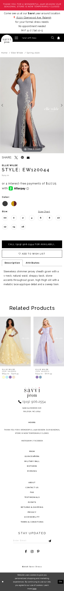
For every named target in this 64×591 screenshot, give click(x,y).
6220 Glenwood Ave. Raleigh (33, 17)
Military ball (32, 461)
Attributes (32, 263)
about (32, 482)
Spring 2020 (33, 53)
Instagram (26, 441)
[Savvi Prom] (7, 40)
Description (12, 263)
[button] (16, 38)
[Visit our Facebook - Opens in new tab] (25, 551)
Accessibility (32, 517)
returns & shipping (32, 507)
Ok (60, 581)
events (32, 502)
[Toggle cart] (59, 38)
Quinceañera (32, 456)
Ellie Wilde (17, 53)
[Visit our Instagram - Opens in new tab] (32, 551)
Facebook (38, 441)
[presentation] (17, 341)
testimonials (32, 497)
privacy (32, 512)
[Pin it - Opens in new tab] (22, 157)
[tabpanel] (32, 105)
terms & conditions (32, 522)
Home (4, 53)
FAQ (32, 492)
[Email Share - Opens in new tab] (28, 157)
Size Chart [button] (44, 211)
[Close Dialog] (3, 581)
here (34, 588)
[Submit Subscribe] (46, 540)
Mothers (32, 466)
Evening (32, 471)
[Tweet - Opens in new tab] (16, 157)
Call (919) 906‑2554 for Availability (33, 244)
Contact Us (31, 487)
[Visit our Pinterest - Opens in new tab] (38, 551)
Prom (32, 451)
